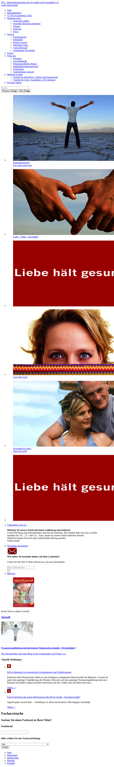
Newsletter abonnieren (17, 546)
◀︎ (9, 91)
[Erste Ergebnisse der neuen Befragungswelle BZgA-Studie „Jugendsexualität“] (9, 692)
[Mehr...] (11, 687)
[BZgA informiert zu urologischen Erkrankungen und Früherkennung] (9, 667)
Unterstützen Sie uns (16, 525)
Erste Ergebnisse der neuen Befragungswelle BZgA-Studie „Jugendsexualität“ (43, 697)
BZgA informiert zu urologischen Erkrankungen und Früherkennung (39, 672)
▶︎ (24, 91)
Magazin (11, 573)
